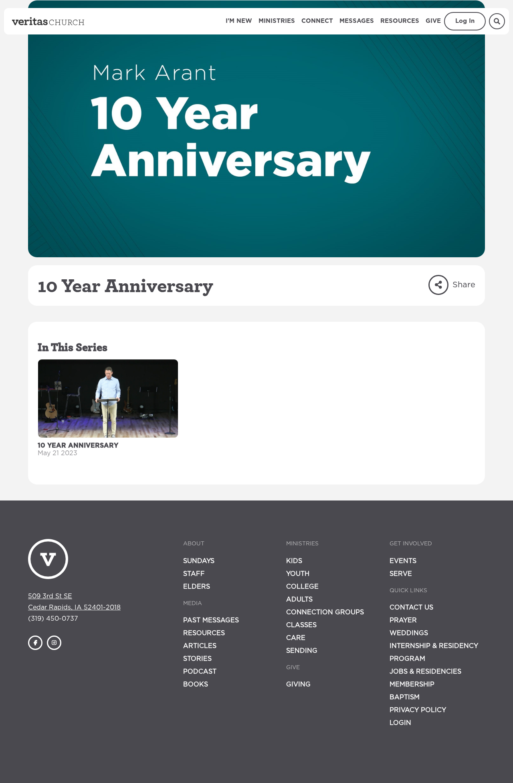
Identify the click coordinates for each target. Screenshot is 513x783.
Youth (297, 574)
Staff (194, 574)
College (302, 586)
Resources (399, 21)
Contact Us (411, 607)
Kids (294, 561)
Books (195, 684)
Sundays (198, 561)
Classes (301, 625)
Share (463, 285)
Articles (199, 646)
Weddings (409, 633)
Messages (356, 21)
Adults (299, 599)
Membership (412, 684)
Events (403, 561)
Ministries (277, 21)
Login (400, 723)
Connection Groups (325, 612)
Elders (196, 586)
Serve (401, 574)
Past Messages (211, 620)
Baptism (405, 697)
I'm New (239, 21)
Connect (317, 21)
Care (295, 638)
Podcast (199, 671)
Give (433, 21)
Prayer (403, 620)
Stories (197, 659)
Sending (301, 651)
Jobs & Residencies (425, 671)
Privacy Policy (418, 710)
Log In (465, 21)
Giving (298, 684)
